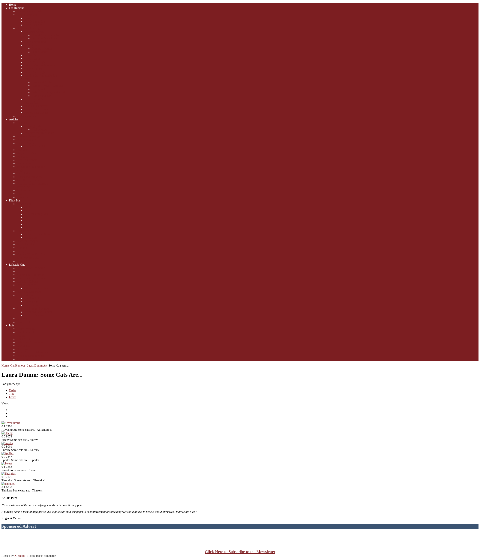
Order (12, 390)
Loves (12, 397)
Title (11, 393)
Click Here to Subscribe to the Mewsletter (240, 551)
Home (5, 365)
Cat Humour (17, 365)
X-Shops (19, 555)
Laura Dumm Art (37, 365)
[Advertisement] (240, 541)
